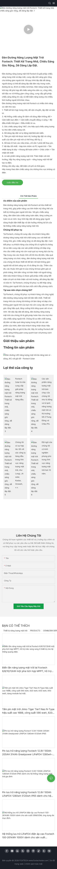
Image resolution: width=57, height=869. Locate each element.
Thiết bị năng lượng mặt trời (15, 630)
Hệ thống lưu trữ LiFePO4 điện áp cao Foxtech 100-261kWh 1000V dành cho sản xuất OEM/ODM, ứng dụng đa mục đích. (28, 835)
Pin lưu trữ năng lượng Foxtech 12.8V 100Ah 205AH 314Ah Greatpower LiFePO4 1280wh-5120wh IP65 (27, 752)
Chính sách (30, 864)
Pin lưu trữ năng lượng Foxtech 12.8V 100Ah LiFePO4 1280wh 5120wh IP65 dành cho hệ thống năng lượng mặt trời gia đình (26, 794)
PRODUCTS (35, 630)
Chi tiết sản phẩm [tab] (28, 196)
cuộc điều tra (12, 182)
